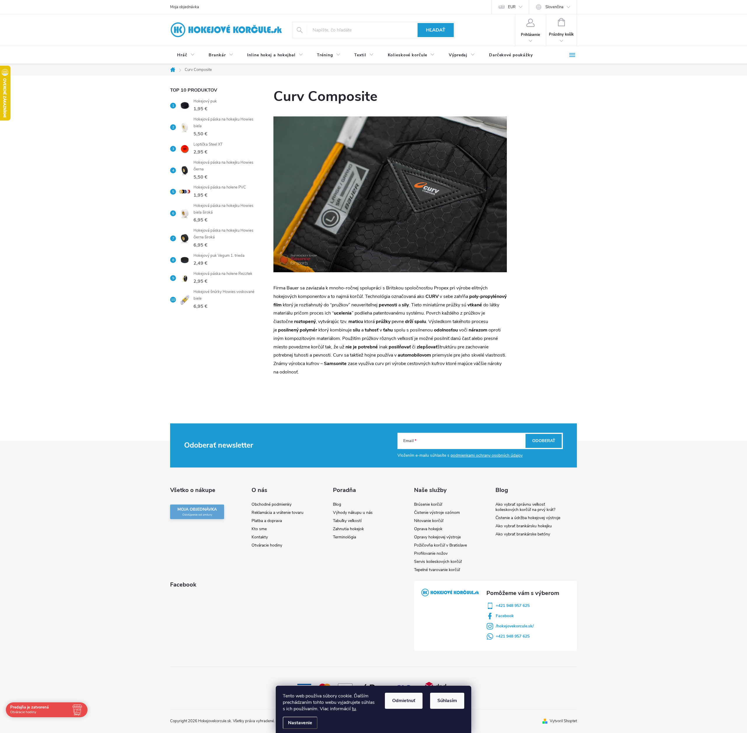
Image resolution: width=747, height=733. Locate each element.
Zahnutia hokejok (348, 529)
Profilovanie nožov (431, 553)
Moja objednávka (184, 7)
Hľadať (435, 30)
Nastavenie (300, 723)
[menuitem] (186, 55)
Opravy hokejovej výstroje (437, 537)
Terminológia (344, 537)
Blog (337, 504)
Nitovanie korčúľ (428, 520)
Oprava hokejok (428, 529)
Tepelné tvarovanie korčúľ (437, 570)
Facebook (505, 616)
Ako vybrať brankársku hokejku (523, 526)
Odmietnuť (403, 700)
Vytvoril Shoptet (563, 721)
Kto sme (259, 529)
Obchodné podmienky (272, 504)
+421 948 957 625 (513, 605)
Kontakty (260, 537)
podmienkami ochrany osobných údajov (487, 455)
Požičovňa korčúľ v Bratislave (440, 545)
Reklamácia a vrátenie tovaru (277, 512)
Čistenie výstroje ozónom (437, 512)
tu (354, 709)
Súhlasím (447, 700)
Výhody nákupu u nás (353, 512)
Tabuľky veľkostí (347, 520)
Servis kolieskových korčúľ (438, 561)
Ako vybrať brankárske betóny (522, 534)
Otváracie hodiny (267, 545)
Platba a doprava (267, 520)
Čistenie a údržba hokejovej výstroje (527, 518)
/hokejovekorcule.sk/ (515, 626)
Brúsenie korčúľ (428, 504)
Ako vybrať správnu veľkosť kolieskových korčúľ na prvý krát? (525, 507)
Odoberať (543, 441)
